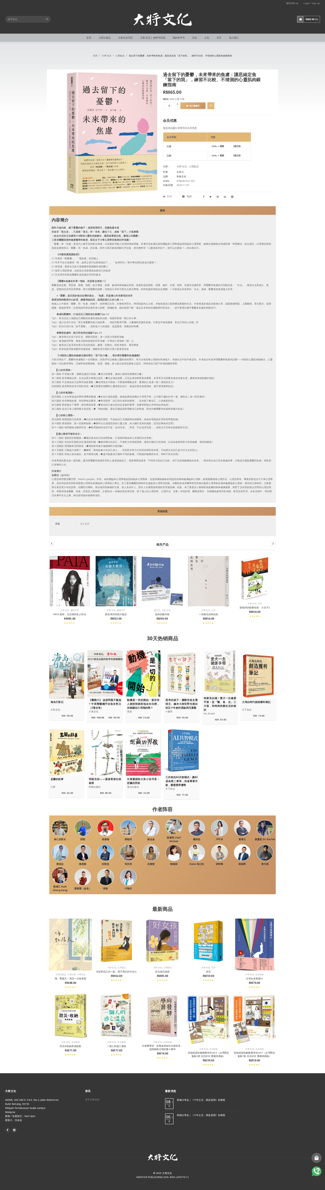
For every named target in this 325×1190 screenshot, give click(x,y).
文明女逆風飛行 (254, 978)
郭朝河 (128, 839)
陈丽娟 (174, 864)
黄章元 (242, 839)
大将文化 (81, 974)
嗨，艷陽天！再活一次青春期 (70, 978)
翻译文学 (75, 610)
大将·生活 (106, 55)
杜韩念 (105, 864)
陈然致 (82, 864)
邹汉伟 (128, 864)
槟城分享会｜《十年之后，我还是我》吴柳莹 (201, 1099)
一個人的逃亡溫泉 (116, 1046)
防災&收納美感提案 (70, 1046)
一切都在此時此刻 (208, 614)
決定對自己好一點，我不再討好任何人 (116, 971)
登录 (165, 127)
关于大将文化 (92, 1099)
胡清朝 (105, 839)
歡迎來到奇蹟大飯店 (116, 614)
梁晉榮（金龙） (82, 888)
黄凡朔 (265, 864)
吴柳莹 (151, 864)
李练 (105, 888)
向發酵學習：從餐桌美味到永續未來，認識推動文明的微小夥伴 (162, 1047)
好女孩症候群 (162, 971)
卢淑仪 (128, 888)
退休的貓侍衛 (162, 614)
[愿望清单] (210, 105)
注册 (172, 127)
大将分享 (71, 974)
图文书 (157, 610)
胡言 (208, 971)
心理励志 (120, 55)
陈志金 (151, 839)
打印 (169, 196)
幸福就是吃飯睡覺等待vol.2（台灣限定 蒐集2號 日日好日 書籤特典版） (208, 1054)
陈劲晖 (242, 864)
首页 (95, 55)
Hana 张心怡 (196, 864)
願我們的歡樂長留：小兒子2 (255, 607)
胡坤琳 (219, 864)
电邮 (189, 196)
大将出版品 (61, 974)
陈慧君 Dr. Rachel (265, 839)
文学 (214, 610)
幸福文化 (181, 176)
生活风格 (259, 974)
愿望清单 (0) (292, 3)
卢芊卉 (219, 839)
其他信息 (162, 511)
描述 (162, 210)
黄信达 (60, 864)
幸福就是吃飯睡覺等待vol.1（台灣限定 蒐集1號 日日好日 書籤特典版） (254, 1054)
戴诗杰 (196, 839)
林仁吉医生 (60, 839)
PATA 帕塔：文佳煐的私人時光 (69, 614)
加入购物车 (195, 105)
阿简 (82, 839)
